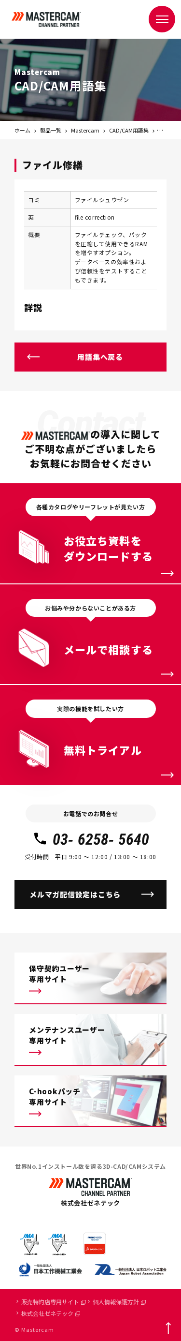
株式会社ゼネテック (47, 1313)
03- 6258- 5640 (101, 839)
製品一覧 (50, 130)
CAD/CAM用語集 (129, 130)
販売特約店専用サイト (50, 1301)
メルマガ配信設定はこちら (75, 894)
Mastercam (85, 130)
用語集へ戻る (100, 357)
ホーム (22, 130)
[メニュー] (162, 19)
